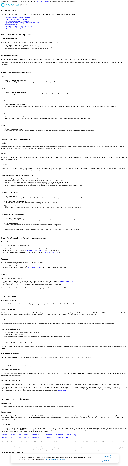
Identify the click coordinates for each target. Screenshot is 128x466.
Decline (106, 460)
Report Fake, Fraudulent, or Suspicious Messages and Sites (21, 23)
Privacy (12, 434)
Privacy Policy (62, 390)
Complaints (48, 434)
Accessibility (59, 434)
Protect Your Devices (10, 24)
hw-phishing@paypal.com (34, 250)
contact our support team (52, 252)
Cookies (26, 434)
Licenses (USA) (37, 434)
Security (68, 434)
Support (4, 434)
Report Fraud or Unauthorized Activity (15, 19)
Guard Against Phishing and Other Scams (16, 21)
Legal (19, 434)
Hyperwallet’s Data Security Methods (15, 28)
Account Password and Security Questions (17, 17)
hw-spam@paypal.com (34, 267)
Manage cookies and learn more (55, 459)
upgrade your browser (41, 1)
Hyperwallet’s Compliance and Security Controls (18, 26)
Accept (106, 456)
